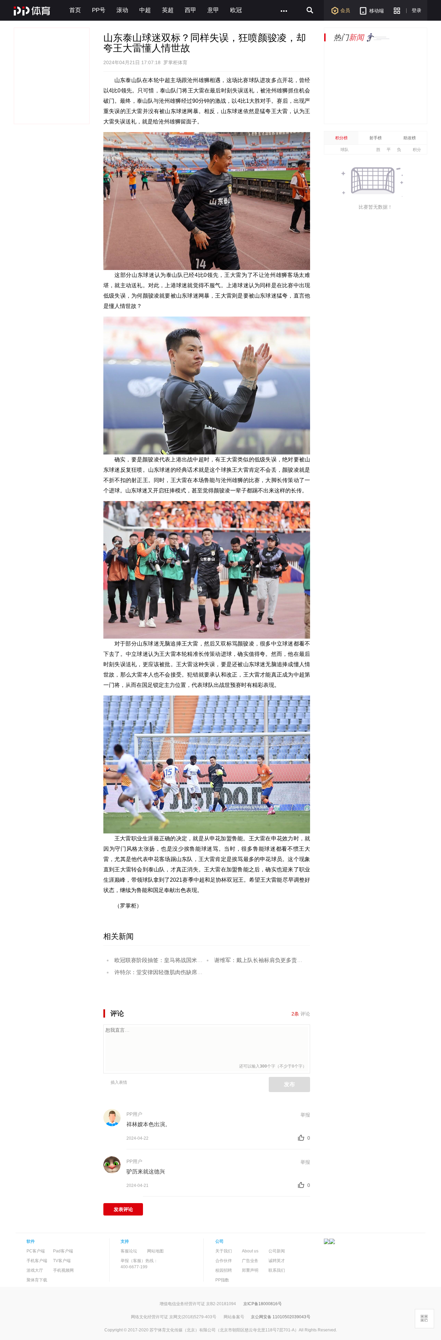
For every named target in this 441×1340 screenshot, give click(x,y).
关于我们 (223, 1251)
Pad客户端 (63, 1251)
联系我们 (276, 1270)
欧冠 (236, 10)
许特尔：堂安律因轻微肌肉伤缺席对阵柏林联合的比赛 (180, 972)
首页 (75, 10)
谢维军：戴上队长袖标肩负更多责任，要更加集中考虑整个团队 (291, 960)
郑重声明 (250, 1270)
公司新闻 (276, 1251)
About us (250, 1251)
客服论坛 (129, 1251)
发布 (289, 1084)
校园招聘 (223, 1270)
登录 (416, 10)
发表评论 (123, 1209)
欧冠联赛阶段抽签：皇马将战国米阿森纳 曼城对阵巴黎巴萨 (186, 960)
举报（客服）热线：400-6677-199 (139, 1263)
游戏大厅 (35, 1270)
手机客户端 (37, 1260)
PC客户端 (36, 1251)
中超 (145, 10)
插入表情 (119, 1082)
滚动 (122, 10)
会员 (345, 10)
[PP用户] (112, 1117)
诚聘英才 (276, 1260)
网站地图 (155, 1251)
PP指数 (222, 1280)
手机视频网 (63, 1270)
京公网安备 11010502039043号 (280, 1316)
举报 (305, 1115)
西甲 (190, 10)
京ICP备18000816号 (262, 1303)
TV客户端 (62, 1260)
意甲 (213, 10)
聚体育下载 (37, 1280)
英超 (168, 10)
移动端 (376, 10)
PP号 (98, 10)
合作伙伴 (223, 1260)
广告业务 (250, 1260)
